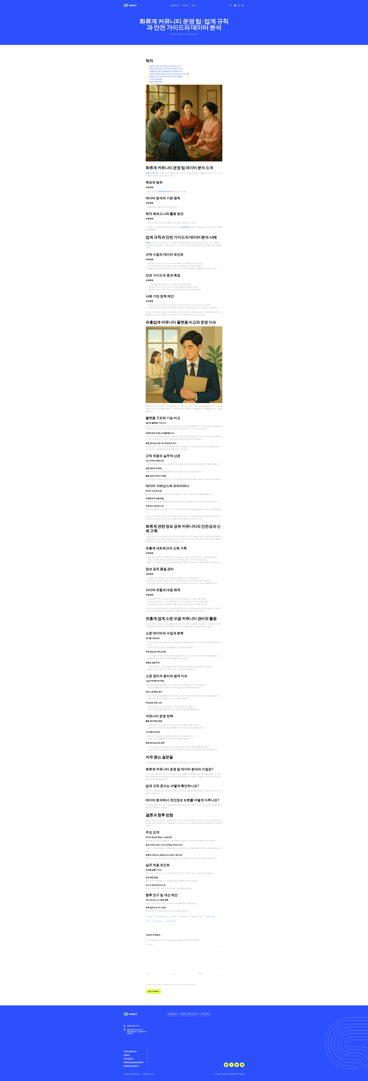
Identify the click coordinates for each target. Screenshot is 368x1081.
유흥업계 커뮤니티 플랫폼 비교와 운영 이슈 (166, 71)
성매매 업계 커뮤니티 (162, 916)
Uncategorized (192, 34)
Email (174, 974)
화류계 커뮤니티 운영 (171, 921)
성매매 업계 (185, 227)
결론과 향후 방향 (156, 81)
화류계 (148, 242)
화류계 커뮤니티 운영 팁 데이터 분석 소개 (165, 66)
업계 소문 (173, 916)
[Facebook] (235, 5)
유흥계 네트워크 (183, 916)
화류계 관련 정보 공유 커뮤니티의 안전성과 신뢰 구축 (169, 74)
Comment (149, 945)
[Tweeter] (239, 5)
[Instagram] (242, 5)
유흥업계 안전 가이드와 (196, 916)
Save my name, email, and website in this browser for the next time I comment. (172, 984)
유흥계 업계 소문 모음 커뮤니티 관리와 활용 (166, 76)
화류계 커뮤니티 (152, 173)
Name (148, 974)
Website (200, 974)
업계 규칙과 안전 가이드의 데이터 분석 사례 (166, 69)
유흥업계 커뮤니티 (166, 191)
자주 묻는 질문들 (156, 79)
